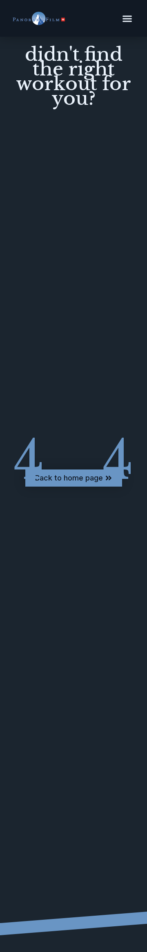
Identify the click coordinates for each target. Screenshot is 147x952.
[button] (127, 18)
